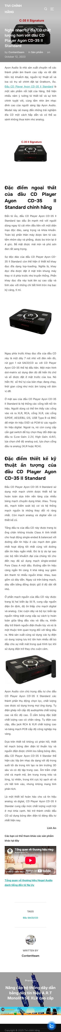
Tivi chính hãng (13, 9)
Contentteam (16, 52)
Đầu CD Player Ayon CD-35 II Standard (29, 86)
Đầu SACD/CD (30, 917)
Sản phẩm (37, 52)
